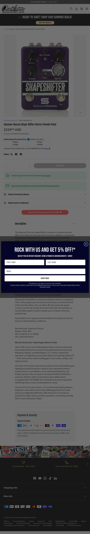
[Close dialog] (86, 244)
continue (45, 278)
